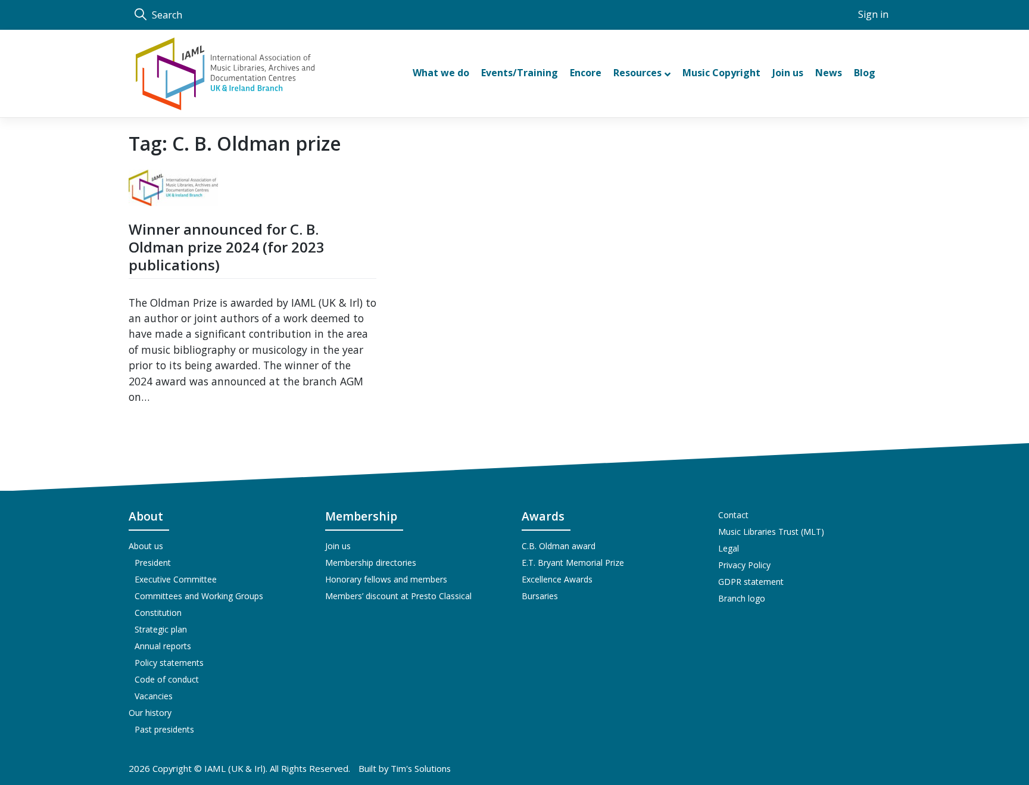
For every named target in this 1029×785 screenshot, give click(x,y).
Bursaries (540, 596)
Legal (728, 548)
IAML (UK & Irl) (235, 768)
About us (146, 546)
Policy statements (169, 662)
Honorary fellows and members (386, 579)
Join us (338, 546)
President (153, 562)
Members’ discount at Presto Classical (398, 596)
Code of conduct (167, 679)
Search (165, 14)
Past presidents (164, 729)
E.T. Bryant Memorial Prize (573, 562)
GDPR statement (751, 581)
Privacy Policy (744, 565)
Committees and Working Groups (199, 596)
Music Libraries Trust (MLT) (771, 531)
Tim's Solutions (421, 768)
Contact (733, 515)
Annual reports (163, 646)
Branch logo (741, 598)
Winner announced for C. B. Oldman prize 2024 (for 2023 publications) (227, 247)
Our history (150, 712)
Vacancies (154, 696)
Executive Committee (176, 579)
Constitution (158, 612)
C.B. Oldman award (558, 546)
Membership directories (370, 562)
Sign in (873, 14)
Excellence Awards (557, 579)
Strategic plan (161, 629)
